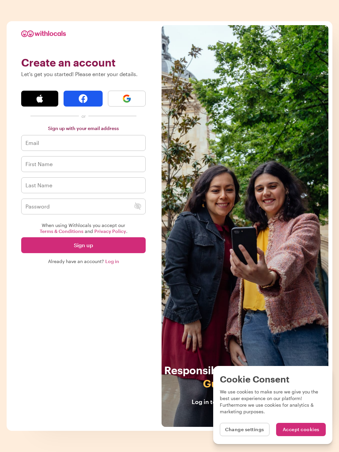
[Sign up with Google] (127, 99)
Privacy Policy (110, 231)
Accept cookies (301, 429)
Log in (112, 261)
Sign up (83, 245)
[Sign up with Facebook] (83, 99)
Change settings (244, 429)
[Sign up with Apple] (39, 99)
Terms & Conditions (61, 231)
